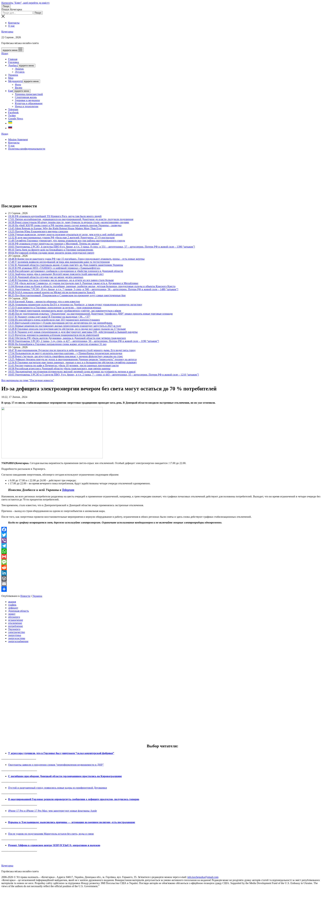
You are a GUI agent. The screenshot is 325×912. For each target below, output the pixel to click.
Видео (18, 87)
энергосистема (16, 638)
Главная (12, 59)
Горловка (13, 62)
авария (12, 601)
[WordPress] (162, 578)
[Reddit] (162, 567)
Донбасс (13, 65)
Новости (25, 596)
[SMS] (162, 562)
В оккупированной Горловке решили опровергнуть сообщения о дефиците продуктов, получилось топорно (73, 799)
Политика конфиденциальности (26, 148)
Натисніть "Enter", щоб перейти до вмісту (25, 2)
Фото (18, 84)
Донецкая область (18, 610)
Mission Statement (18, 139)
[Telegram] (162, 545)
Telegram (13, 109)
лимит (11, 613)
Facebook (13, 112)
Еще (10, 90)
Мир (10, 77)
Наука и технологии (26, 106)
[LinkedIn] (162, 573)
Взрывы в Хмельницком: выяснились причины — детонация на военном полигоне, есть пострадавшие (71, 822)
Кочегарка (7, 31)
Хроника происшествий (29, 94)
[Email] (162, 583)
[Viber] (162, 540)
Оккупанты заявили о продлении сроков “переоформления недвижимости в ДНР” (56, 764)
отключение (15, 623)
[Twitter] (162, 535)
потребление (15, 626)
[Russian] (10, 128)
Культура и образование (28, 103)
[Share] (162, 589)
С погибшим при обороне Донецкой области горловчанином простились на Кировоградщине (65, 776)
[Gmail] (162, 556)
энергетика (14, 635)
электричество (16, 632)
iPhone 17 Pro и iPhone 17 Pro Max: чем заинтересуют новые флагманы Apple (52, 810)
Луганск (20, 71)
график (12, 604)
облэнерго (14, 617)
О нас (11, 25)
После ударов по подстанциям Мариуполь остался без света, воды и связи (51, 833)
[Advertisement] (102, 176)
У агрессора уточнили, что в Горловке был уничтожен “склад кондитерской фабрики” (61, 753)
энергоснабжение (18, 641)
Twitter (12, 115)
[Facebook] (162, 529)
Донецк (19, 68)
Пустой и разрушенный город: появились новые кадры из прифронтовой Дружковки (57, 787)
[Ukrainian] (10, 123)
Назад (4, 53)
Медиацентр (15, 81)
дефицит (13, 607)
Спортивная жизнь (26, 97)
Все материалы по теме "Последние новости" (27, 380)
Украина (13, 74)
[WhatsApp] (162, 551)
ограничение (15, 620)
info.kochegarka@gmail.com (202, 877)
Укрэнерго (14, 629)
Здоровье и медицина (27, 100)
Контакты (13, 22)
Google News (15, 118)
